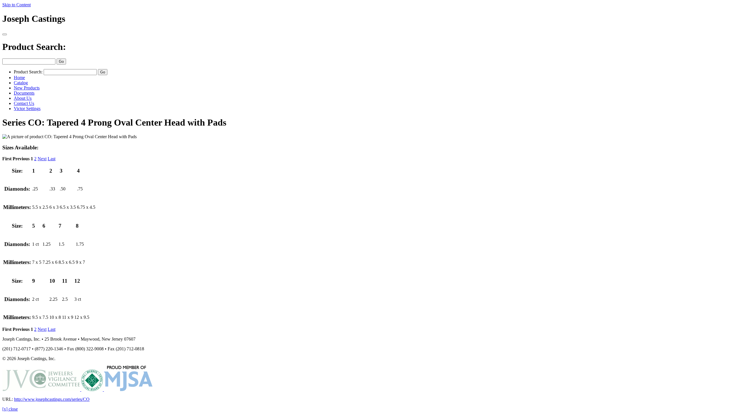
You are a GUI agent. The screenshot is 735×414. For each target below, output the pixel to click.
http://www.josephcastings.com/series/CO (52, 399)
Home (19, 77)
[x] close (10, 409)
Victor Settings (27, 108)
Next (42, 158)
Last (51, 158)
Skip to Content (16, 4)
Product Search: (34, 47)
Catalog (21, 82)
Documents (24, 93)
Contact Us (24, 103)
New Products (27, 87)
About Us (23, 98)
